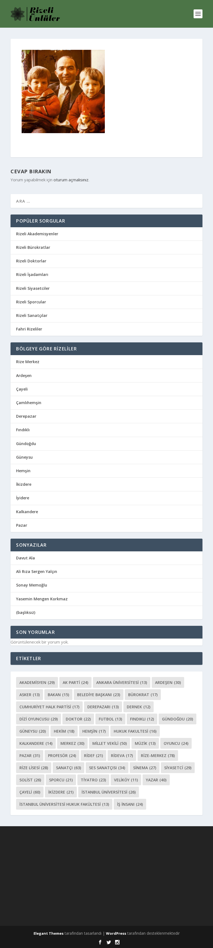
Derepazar (26, 416)
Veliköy (126, 779)
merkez (72, 743)
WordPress (116, 933)
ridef (93, 755)
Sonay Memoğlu (32, 585)
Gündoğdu (26, 443)
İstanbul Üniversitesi (109, 792)
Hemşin (23, 470)
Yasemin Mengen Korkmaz (42, 598)
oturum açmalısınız (71, 179)
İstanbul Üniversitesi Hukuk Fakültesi (64, 804)
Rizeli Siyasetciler (33, 288)
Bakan (58, 694)
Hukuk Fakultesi (135, 731)
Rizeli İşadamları (32, 274)
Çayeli (22, 389)
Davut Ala (25, 557)
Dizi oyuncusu (38, 719)
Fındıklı (23, 429)
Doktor (78, 719)
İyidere (22, 497)
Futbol (110, 719)
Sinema (144, 767)
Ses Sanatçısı (107, 767)
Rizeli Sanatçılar (31, 315)
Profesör (62, 755)
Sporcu (61, 779)
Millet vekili (109, 743)
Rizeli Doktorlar (31, 261)
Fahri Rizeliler (29, 329)
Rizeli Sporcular (31, 301)
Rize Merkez (27, 361)
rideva (122, 755)
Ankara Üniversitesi (121, 682)
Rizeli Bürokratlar (33, 247)
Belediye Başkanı (98, 694)
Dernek (138, 706)
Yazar (156, 779)
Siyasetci (177, 767)
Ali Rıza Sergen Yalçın (36, 571)
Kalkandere (27, 511)
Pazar (21, 525)
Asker (29, 694)
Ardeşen (24, 375)
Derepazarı (103, 706)
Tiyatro (93, 779)
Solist (30, 779)
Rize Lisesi (33, 767)
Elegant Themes (49, 933)
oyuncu (176, 743)
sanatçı (68, 767)
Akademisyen (37, 682)
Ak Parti (75, 682)
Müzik (145, 743)
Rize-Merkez (158, 755)
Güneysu (24, 457)
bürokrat (143, 694)
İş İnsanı (130, 804)
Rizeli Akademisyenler (37, 233)
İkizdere (23, 484)
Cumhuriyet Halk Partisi (49, 706)
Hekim (64, 731)
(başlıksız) (25, 612)
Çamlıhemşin (28, 402)
